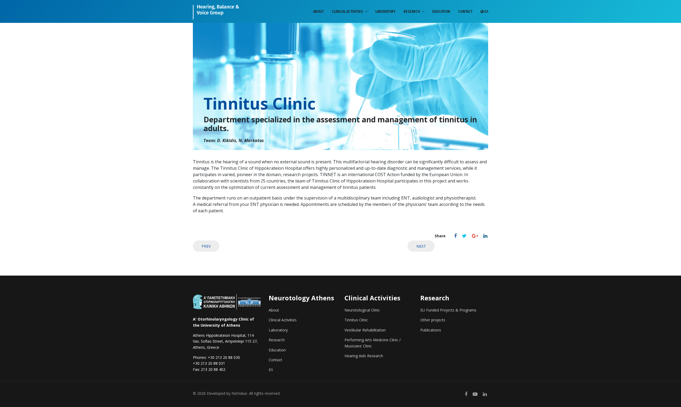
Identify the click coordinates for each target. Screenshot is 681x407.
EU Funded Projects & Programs (448, 310)
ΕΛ (486, 11)
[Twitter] (464, 235)
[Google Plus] (475, 235)
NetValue (239, 393)
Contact (465, 11)
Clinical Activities (347, 11)
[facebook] (466, 394)
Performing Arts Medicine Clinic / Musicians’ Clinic (372, 342)
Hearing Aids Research (363, 355)
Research (412, 11)
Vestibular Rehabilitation (365, 330)
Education (441, 11)
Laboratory (385, 11)
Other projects (432, 319)
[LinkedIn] (485, 235)
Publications (430, 330)
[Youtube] (475, 394)
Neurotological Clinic (362, 310)
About (318, 11)
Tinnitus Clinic (356, 319)
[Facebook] (455, 235)
